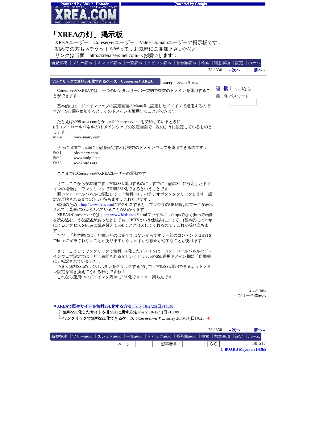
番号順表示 (186, 62)
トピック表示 (159, 62)
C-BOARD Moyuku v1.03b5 (243, 349)
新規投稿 (59, 62)
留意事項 (222, 62)
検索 (205, 62)
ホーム (254, 62)
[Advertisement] (193, 15)
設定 (239, 62)
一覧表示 (134, 62)
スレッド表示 (109, 62)
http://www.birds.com (97, 204)
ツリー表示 (82, 62)
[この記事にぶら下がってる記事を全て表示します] (60, 314)
